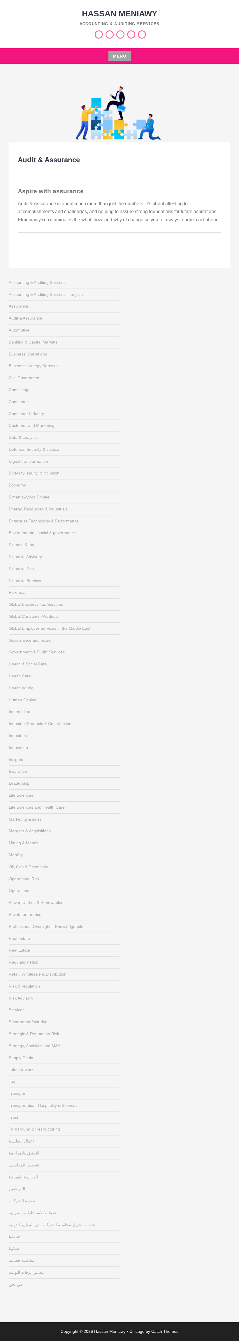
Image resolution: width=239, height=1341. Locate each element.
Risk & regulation (24, 986)
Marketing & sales (25, 819)
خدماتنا (14, 1236)
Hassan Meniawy (119, 13)
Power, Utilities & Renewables (36, 902)
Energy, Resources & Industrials (38, 509)
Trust (13, 1117)
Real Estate (19, 938)
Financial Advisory (25, 556)
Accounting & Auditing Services (37, 282)
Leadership (19, 783)
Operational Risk (24, 878)
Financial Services (25, 580)
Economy (17, 485)
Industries (18, 735)
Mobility (16, 854)
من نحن (15, 1284)
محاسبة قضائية (21, 1260)
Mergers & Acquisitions (30, 831)
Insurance (18, 771)
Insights (16, 759)
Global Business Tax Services (36, 604)
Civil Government (25, 377)
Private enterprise (25, 914)
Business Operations (28, 354)
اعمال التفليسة (21, 1141)
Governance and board (30, 640)
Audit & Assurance (25, 318)
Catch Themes (164, 1331)
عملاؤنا (14, 1248)
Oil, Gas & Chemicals (28, 866)
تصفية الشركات (22, 1200)
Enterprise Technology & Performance (44, 521)
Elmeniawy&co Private (29, 497)
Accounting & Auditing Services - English (46, 294)
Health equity (21, 688)
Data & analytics (23, 437)
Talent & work (21, 1069)
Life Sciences (21, 795)
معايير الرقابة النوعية (26, 1272)
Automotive (19, 330)
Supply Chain (21, 1057)
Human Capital (22, 700)
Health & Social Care (28, 664)
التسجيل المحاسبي (25, 1165)
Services (16, 1009)
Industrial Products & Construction (40, 723)
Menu (119, 56)
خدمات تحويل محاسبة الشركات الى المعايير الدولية (52, 1224)
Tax (12, 1081)
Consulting (18, 389)
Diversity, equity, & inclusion (34, 473)
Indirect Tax (19, 711)
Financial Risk (21, 568)
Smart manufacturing (28, 1021)
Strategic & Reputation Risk (34, 1033)
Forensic (17, 592)
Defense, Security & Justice (34, 449)
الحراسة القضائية (23, 1177)
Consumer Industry (26, 413)
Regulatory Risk (23, 962)
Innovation (18, 747)
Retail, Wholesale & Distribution (37, 974)
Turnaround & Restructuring (34, 1129)
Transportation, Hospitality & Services (43, 1105)
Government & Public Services (37, 652)
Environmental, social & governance (42, 532)
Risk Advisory (21, 998)
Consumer (18, 401)
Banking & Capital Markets (33, 342)
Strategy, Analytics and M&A (34, 1045)
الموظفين (17, 1188)
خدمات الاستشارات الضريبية (33, 1212)
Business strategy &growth (33, 365)
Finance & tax (21, 544)
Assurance (18, 306)
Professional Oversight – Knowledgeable (46, 926)
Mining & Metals (23, 843)
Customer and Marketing (32, 425)
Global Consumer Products (34, 616)
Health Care (20, 676)
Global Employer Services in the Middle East (49, 628)
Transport (18, 1093)
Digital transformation (28, 461)
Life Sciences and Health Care (37, 807)
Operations (19, 890)
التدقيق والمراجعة (24, 1153)
